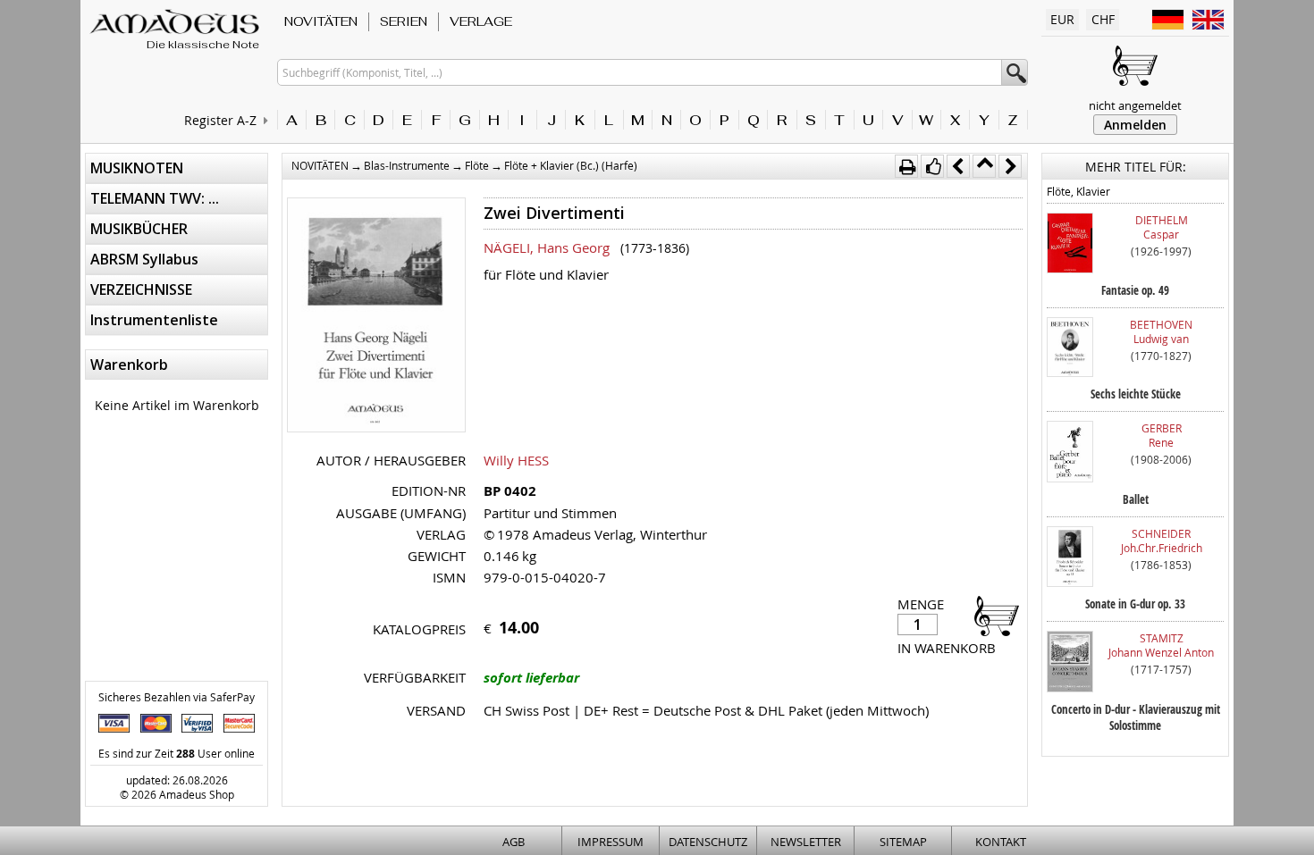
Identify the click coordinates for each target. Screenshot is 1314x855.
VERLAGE (481, 21)
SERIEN (403, 21)
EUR (1062, 19)
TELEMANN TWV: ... (154, 198)
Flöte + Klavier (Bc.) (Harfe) (570, 165)
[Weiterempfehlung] (932, 166)
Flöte (477, 165)
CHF (1103, 19)
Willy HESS (516, 460)
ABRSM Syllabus (144, 259)
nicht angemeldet (1135, 105)
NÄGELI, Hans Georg (547, 247)
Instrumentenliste (154, 320)
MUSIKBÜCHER (139, 229)
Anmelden (1135, 124)
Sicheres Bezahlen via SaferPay (176, 697)
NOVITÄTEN (321, 21)
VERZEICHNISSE (141, 289)
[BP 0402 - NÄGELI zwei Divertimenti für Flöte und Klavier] (376, 316)
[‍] (991, 615)
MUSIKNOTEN (136, 168)
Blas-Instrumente (407, 165)
